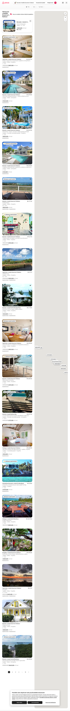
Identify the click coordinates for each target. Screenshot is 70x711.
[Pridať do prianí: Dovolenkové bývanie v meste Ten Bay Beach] (30, 461)
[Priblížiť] (65, 17)
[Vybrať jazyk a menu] (63, 2)
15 (25, 672)
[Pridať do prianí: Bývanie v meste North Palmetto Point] (30, 285)
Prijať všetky (19, 702)
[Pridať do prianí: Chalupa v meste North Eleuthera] (30, 497)
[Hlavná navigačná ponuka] (66, 2)
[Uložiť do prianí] (30, 21)
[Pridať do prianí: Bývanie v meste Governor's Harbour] (30, 72)
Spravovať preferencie (51, 702)
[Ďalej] (28, 672)
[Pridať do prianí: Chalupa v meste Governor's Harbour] (30, 426)
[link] (5, 672)
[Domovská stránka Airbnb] (5, 2)
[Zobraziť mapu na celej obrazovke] (65, 13)
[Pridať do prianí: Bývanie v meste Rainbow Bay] (30, 392)
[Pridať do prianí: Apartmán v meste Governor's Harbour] (30, 37)
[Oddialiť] (65, 20)
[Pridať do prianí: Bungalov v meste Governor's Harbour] (30, 530)
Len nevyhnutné (35, 702)
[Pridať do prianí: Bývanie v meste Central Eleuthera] (30, 637)
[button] (19, 28)
